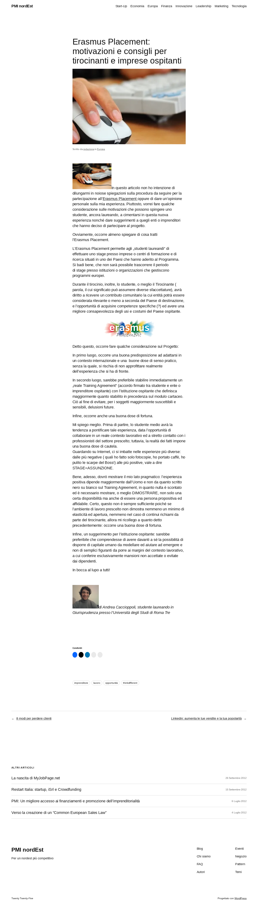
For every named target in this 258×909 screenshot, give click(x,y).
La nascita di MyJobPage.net (35, 778)
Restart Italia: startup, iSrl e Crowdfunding (46, 789)
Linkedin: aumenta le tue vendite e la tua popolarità (206, 718)
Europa (101, 149)
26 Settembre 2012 (236, 778)
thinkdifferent (130, 682)
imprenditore (81, 682)
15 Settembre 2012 (236, 789)
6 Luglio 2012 (239, 801)
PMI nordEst (22, 6)
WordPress (240, 898)
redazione (88, 149)
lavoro (96, 682)
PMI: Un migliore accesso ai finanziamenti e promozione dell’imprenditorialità (75, 801)
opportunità (111, 682)
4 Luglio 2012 (239, 812)
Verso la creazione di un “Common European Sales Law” (59, 813)
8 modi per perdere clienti (33, 718)
